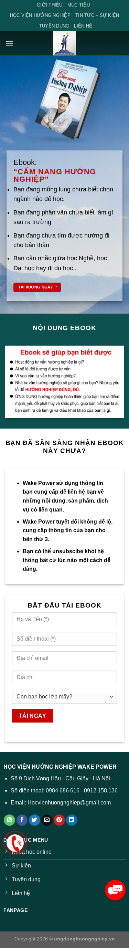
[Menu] (9, 43)
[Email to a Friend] (47, 820)
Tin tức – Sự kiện (97, 15)
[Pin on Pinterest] (59, 820)
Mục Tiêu (78, 5)
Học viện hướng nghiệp (40, 15)
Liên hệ (83, 26)
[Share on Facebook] (22, 820)
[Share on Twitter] (34, 820)
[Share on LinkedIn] (71, 820)
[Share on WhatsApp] (9, 820)
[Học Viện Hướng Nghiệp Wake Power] (65, 43)
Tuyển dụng (54, 26)
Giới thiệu (50, 5)
